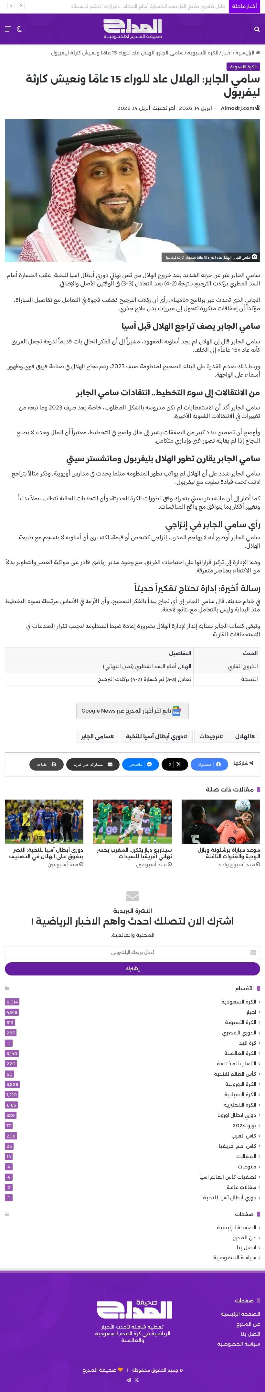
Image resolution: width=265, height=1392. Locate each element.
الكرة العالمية (240, 1053)
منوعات (247, 1167)
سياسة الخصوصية (234, 1257)
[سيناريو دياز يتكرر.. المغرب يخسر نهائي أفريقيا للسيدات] (132, 822)
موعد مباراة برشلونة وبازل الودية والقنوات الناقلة (228, 853)
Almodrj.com (237, 108)
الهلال (243, 737)
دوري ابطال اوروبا (236, 1115)
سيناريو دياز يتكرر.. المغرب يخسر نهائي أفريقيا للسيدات (134, 853)
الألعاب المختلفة (236, 1064)
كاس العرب (243, 1136)
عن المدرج (244, 1237)
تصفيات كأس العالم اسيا (227, 1177)
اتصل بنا (246, 1247)
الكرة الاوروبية (240, 1084)
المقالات (246, 1156)
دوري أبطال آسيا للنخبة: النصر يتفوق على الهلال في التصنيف (46, 853)
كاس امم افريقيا (237, 1146)
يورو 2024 (244, 1125)
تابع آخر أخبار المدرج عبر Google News (126, 711)
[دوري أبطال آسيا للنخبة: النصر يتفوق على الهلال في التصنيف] (44, 822)
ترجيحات (209, 737)
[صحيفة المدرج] (132, 29)
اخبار (227, 53)
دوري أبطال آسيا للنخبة (155, 737)
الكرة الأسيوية (202, 53)
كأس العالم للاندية (235, 1074)
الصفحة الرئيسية (236, 1227)
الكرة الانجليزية (240, 1105)
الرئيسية (245, 53)
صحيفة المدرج (99, 1370)
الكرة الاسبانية (240, 1094)
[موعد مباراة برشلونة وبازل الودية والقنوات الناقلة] (221, 822)
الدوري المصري (239, 1033)
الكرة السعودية (238, 1002)
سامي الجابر (95, 737)
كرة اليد (247, 1043)
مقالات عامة (241, 1187)
